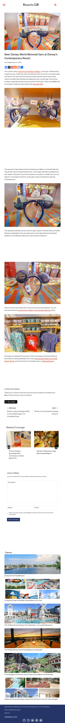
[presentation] (18, 439)
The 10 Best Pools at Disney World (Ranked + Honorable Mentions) (28, 625)
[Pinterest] (36, 720)
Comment (12, 482)
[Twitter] (28, 720)
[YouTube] (32, 720)
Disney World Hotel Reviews (14, 576)
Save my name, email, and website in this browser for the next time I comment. (31, 513)
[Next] (56, 447)
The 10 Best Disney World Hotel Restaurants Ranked (23, 650)
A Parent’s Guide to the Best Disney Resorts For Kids (23, 600)
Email (37, 508)
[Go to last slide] (9, 447)
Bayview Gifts (38, 84)
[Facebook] (24, 720)
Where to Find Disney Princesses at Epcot (46, 411)
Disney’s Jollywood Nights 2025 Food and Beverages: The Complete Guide (18, 412)
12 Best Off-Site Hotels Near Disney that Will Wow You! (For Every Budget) (31, 699)
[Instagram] (40, 720)
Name (10, 508)
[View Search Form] (54, 5)
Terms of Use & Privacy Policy (12, 710)
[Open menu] (4, 5)
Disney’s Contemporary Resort (29, 71)
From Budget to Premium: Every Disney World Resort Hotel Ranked (28, 674)
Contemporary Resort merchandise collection (34, 310)
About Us (7, 713)
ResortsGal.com (48, 361)
